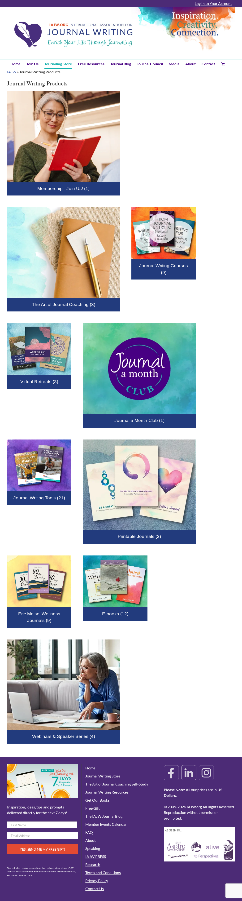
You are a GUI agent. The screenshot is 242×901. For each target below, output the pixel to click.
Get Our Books (97, 800)
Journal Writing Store (102, 776)
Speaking (92, 848)
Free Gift (92, 808)
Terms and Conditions (103, 872)
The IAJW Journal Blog (103, 816)
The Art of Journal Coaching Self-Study (116, 784)
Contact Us (94, 888)
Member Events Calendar (106, 824)
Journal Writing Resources (106, 792)
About (90, 840)
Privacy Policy (96, 880)
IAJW (11, 72)
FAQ (89, 832)
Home (90, 768)
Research (92, 864)
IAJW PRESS (95, 856)
